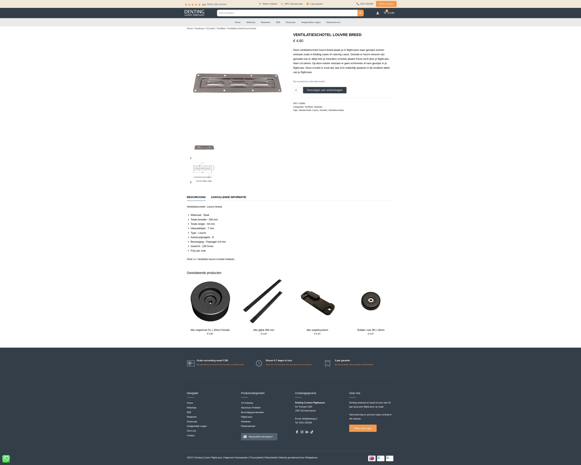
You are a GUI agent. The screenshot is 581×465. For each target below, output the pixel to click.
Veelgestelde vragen (311, 22)
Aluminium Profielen (251, 407)
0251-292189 (305, 422)
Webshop (250, 22)
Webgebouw (311, 457)
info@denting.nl (309, 418)
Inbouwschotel (305, 110)
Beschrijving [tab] (196, 197)
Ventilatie (221, 28)
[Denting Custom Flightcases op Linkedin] (307, 432)
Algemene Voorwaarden (236, 457)
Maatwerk (265, 22)
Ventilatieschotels (336, 110)
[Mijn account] (377, 13)
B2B (278, 22)
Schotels (210, 28)
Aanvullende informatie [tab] (228, 197)
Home (238, 22)
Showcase (290, 22)
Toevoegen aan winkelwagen (325, 90)
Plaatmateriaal (248, 426)
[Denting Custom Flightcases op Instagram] (302, 432)
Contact (191, 435)
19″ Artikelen (247, 403)
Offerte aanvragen (386, 4)
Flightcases (246, 417)
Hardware (199, 28)
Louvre (315, 110)
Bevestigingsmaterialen (252, 412)
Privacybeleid (256, 457)
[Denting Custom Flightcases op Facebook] (297, 432)
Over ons (191, 430)
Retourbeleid (271, 457)
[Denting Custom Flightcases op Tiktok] (312, 432)
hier (195, 259)
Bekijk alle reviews (216, 4)
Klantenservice (333, 22)
